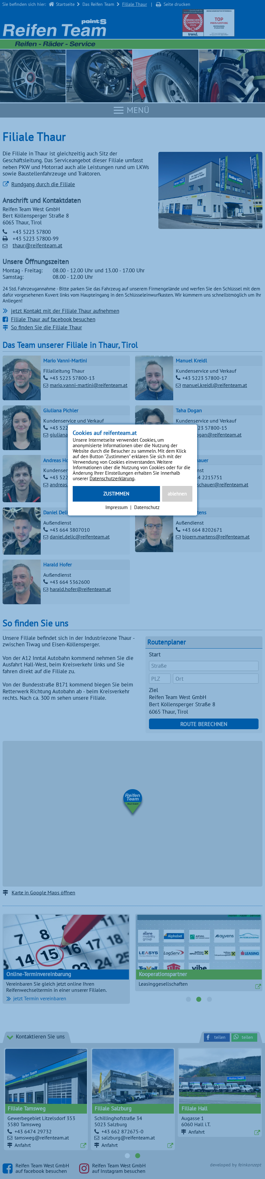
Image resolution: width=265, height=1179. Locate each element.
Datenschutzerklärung (112, 478)
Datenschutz (147, 507)
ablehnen (177, 494)
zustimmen (116, 494)
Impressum (116, 507)
